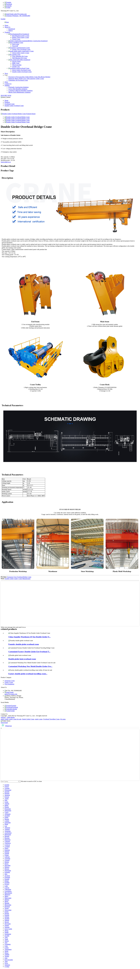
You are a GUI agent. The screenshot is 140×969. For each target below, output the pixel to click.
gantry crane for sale (15, 719)
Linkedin (14, 709)
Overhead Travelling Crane (51, 719)
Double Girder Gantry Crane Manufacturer (17, 578)
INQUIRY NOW (6, 95)
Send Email (4, 722)
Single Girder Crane (28, 719)
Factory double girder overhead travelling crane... (27, 674)
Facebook (15, 707)
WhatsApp (8, 726)
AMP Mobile (11, 717)
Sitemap (3, 717)
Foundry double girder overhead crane (23, 644)
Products (7, 102)
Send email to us (6, 162)
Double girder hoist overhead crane (22, 659)
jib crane (62, 719)
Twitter (12, 711)
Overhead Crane (9, 104)
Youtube (13, 705)
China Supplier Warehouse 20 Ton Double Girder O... (29, 637)
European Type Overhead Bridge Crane (19, 577)
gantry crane (38, 719)
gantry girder (4, 719)
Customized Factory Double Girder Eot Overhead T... (29, 652)
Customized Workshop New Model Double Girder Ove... (30, 666)
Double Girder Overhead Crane (14, 105)
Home (6, 100)
